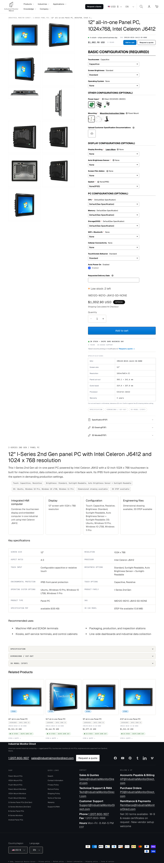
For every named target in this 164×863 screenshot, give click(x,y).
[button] (28, 4)
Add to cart (129, 42)
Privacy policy (44, 861)
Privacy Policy (53, 785)
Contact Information (55, 780)
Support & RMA (54, 806)
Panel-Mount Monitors (17, 789)
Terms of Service (54, 798)
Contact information (75, 861)
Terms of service (107, 861)
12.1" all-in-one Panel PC (56, 719)
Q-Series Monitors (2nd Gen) (19, 806)
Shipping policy (91, 861)
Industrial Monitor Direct (19, 18)
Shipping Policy (54, 793)
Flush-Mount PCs (15, 785)
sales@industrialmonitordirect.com (52, 758)
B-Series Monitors (15, 815)
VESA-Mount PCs (15, 780)
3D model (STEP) (138, 409)
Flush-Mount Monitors (17, 798)
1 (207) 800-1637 (18, 758)
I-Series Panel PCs (41, 18)
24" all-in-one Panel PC (18, 719)
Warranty (51, 802)
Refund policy (58, 861)
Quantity (92, 312)
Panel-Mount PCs (15, 776)
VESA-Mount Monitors (17, 793)
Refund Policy (53, 789)
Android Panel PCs (15, 820)
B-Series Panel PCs (16, 811)
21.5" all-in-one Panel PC (131, 719)
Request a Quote (94, 7)
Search (50, 776)
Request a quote (146, 42)
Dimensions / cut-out (116, 409)
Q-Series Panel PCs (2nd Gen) (20, 802)
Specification (96, 409)
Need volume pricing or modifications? (111, 349)
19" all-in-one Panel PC (93, 719)
